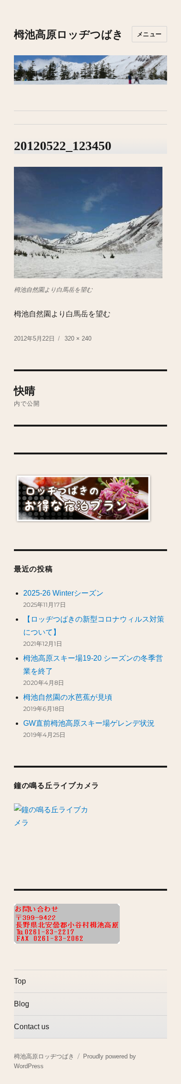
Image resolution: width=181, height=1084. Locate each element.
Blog (21, 1004)
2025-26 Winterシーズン (63, 593)
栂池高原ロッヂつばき (68, 34)
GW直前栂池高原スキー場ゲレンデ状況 (89, 723)
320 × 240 (78, 338)
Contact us (31, 1027)
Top (20, 981)
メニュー (149, 34)
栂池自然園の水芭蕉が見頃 (67, 697)
